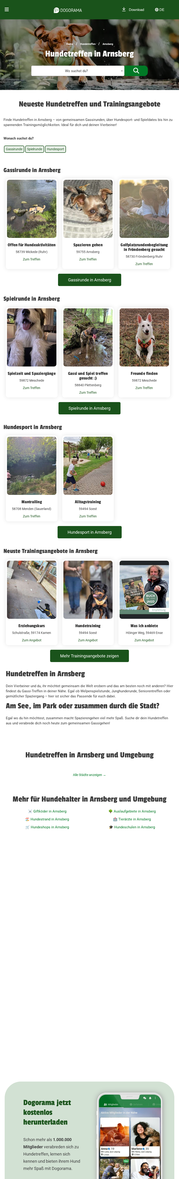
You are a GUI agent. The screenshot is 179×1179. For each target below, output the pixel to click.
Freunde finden (144, 373)
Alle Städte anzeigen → (89, 775)
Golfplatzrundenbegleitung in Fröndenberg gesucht (144, 247)
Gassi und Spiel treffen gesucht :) (88, 376)
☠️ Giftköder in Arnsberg (47, 811)
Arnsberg (108, 44)
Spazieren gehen (88, 244)
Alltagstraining (88, 501)
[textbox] (77, 71)
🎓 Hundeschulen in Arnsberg (132, 827)
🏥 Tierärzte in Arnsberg (132, 819)
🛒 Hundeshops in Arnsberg (47, 827)
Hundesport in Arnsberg (90, 532)
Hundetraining (88, 625)
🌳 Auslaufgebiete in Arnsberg (132, 811)
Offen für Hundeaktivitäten (31, 244)
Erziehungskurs (31, 625)
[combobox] (77, 71)
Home (69, 44)
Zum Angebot (31, 640)
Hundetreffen (88, 44)
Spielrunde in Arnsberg (89, 408)
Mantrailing (31, 501)
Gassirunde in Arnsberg (89, 279)
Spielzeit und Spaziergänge (32, 373)
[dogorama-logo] (68, 9)
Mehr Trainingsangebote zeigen (89, 655)
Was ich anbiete (144, 625)
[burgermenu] (7, 10)
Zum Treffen (31, 259)
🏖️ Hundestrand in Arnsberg (47, 819)
